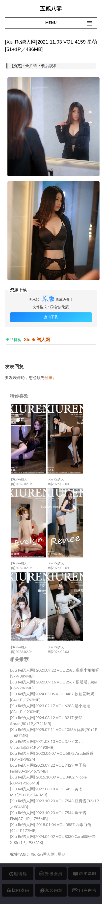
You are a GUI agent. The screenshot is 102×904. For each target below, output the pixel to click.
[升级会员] (51, 873)
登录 (48, 378)
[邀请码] (17, 873)
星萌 (62, 854)
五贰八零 (51, 8)
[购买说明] (84, 873)
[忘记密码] (17, 890)
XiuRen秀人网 (43, 854)
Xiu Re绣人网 (37, 340)
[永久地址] (51, 890)
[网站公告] (84, 890)
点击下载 (51, 317)
